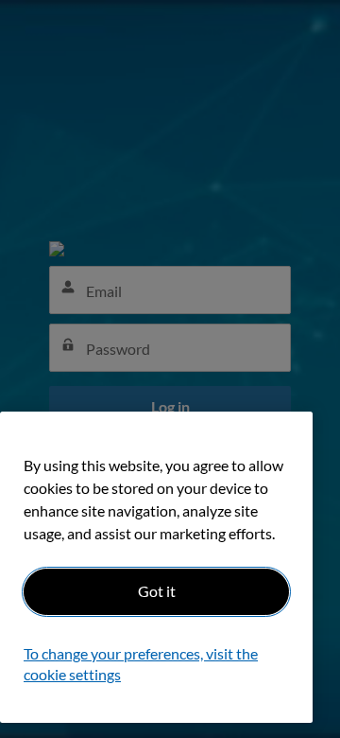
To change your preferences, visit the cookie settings (141, 663)
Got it (157, 591)
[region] (156, 567)
